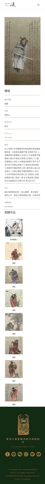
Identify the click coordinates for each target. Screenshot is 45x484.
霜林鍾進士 (14, 240)
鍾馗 (13, 263)
